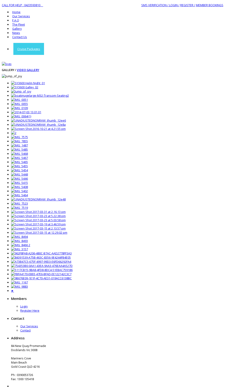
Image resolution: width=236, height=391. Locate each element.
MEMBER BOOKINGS (209, 5)
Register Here (29, 310)
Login (24, 306)
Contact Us (19, 37)
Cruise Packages (28, 49)
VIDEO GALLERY (28, 70)
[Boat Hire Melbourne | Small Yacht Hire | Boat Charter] (7, 64)
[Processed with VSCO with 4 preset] (19, 237)
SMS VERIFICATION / (154, 5)
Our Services (21, 16)
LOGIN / (174, 5)
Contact (25, 330)
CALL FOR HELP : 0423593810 (22, 5)
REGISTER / (187, 5)
